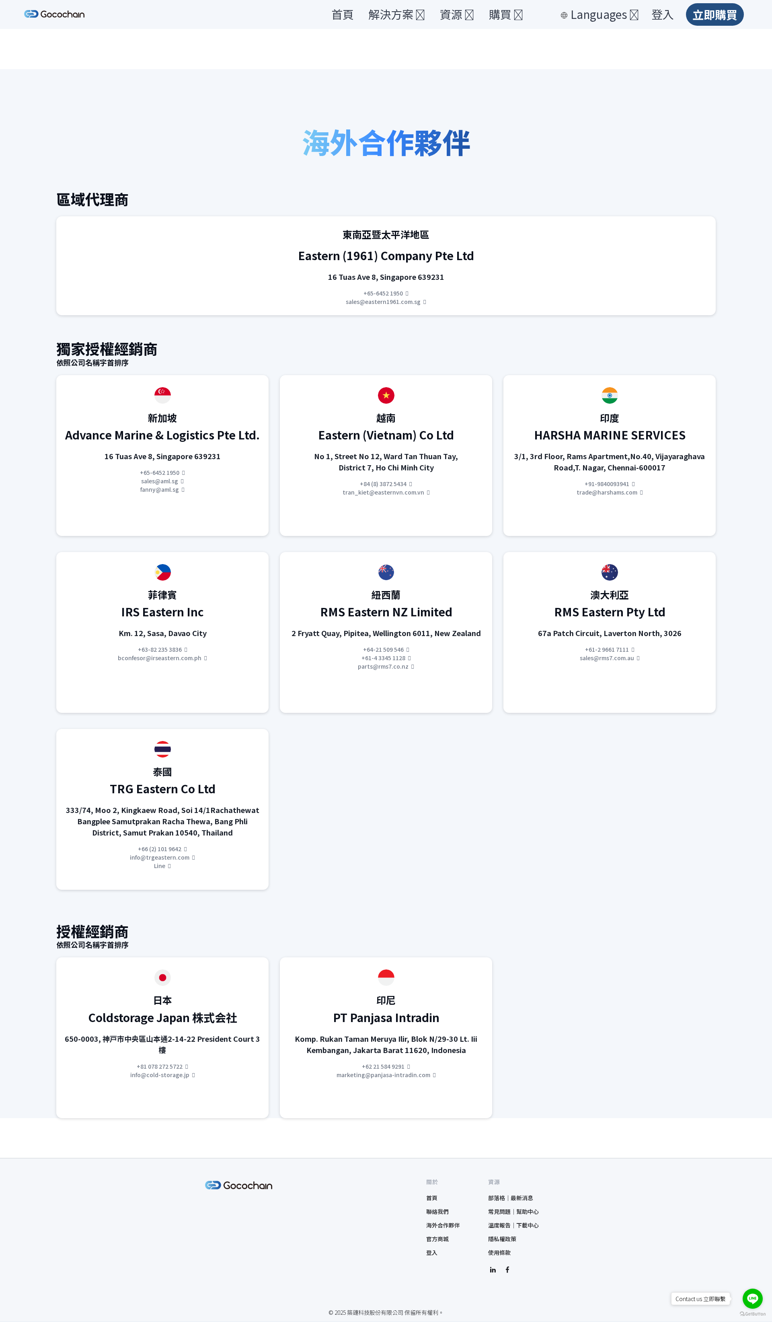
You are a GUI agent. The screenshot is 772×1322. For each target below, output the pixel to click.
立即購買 (714, 14)
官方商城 (437, 1239)
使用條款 (499, 1252)
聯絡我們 (437, 1211)
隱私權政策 (502, 1239)
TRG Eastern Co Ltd (163, 788)
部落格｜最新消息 (510, 1198)
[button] (392, 14)
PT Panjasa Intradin (386, 1017)
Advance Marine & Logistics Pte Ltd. (162, 435)
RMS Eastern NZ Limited (386, 612)
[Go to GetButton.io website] (753, 1314)
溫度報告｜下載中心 (513, 1225)
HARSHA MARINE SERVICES (610, 435)
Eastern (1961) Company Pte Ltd (386, 255)
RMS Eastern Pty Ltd (609, 612)
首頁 (342, 14)
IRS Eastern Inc (162, 612)
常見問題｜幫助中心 (513, 1211)
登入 (662, 14)
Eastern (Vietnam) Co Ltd (386, 435)
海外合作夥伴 (443, 1225)
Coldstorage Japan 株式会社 (162, 1017)
